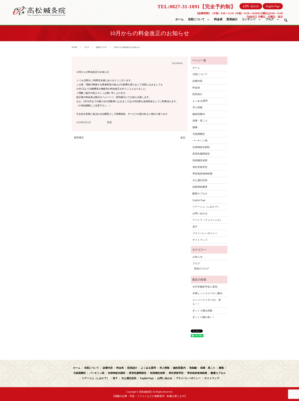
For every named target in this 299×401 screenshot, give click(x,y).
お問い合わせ (251, 6)
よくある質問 (199, 101)
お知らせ (197, 256)
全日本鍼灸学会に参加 (204, 286)
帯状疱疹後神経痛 (202, 173)
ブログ (269, 19)
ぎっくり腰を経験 (202, 310)
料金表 (218, 19)
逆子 (194, 226)
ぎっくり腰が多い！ (203, 317)
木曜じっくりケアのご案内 (207, 293)
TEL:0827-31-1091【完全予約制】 (196, 6)
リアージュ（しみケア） (206, 206)
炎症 (182, 137)
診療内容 (197, 81)
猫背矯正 (79, 137)
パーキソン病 (199, 140)
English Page (273, 6)
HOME (74, 47)
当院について (196, 19)
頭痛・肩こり (199, 120)
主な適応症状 (199, 180)
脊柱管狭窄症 (199, 167)
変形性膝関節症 (201, 153)
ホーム (179, 19)
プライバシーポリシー (204, 233)
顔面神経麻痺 (199, 186)
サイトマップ (199, 240)
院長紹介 (232, 19)
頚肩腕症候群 (199, 160)
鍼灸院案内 (198, 114)
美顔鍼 (193, 367)
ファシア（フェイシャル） (207, 220)
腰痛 (194, 127)
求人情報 (197, 107)
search (285, 20)
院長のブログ (101, 47)
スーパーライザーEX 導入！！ (206, 302)
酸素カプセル (199, 193)
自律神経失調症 (201, 147)
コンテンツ (249, 19)
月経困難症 (198, 134)
